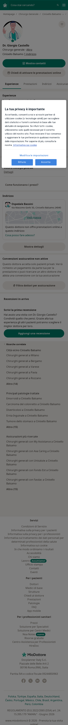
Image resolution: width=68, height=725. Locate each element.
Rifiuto (22, 162)
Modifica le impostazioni (34, 155)
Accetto (46, 162)
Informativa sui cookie (25, 145)
